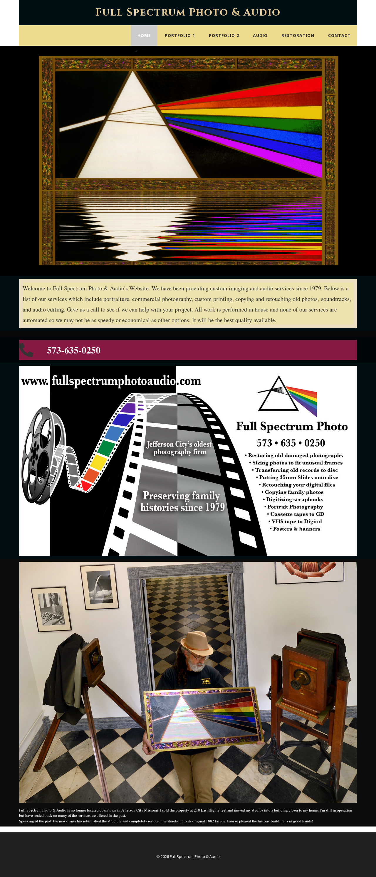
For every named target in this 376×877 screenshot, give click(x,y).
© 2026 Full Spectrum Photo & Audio (188, 856)
